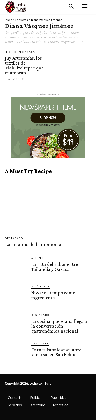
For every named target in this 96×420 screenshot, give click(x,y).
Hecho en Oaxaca (20, 51)
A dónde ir (40, 258)
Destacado (14, 238)
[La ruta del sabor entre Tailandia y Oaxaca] (16, 267)
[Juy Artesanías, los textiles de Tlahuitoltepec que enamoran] (74, 65)
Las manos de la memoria (33, 244)
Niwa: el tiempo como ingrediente (53, 295)
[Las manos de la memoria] (48, 205)
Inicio (8, 20)
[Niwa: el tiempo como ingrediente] (16, 296)
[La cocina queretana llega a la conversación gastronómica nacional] (16, 324)
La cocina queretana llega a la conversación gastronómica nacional (59, 326)
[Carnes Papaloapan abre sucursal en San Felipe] (16, 352)
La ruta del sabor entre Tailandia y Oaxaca (54, 266)
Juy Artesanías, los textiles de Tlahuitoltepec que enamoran (24, 65)
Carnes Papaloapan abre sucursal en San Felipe (56, 352)
